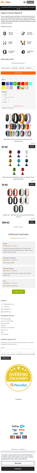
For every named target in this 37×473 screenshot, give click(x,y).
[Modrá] (11, 83)
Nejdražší (21, 68)
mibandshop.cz (7, 312)
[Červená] (23, 83)
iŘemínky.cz (23, 449)
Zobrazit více (18, 291)
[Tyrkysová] (30, 83)
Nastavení (18, 463)
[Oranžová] (26, 83)
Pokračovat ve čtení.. (6, 26)
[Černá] (3, 83)
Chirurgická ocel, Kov (10, 97)
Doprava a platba (5, 323)
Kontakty (3, 325)
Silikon (6, 95)
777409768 (6, 307)
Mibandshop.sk (15, 449)
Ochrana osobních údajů (7, 321)
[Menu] (30, 2)
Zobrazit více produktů (18, 63)
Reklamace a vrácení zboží (8, 328)
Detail (32, 146)
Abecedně (28, 68)
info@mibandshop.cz (8, 304)
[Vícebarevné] (19, 87)
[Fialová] (7, 83)
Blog (2, 332)
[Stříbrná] (26, 87)
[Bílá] (15, 87)
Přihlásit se (6, 358)
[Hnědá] (19, 83)
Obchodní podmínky (6, 319)
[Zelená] (15, 83)
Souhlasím (18, 469)
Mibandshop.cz (7, 309)
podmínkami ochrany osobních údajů (25, 354)
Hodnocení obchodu (18, 234)
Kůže (6, 100)
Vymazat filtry (18, 106)
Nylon (6, 102)
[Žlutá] (3, 87)
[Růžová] (7, 87)
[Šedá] (11, 87)
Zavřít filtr (18, 73)
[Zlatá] (23, 87)
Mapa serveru (4, 330)
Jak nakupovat (4, 334)
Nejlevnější (14, 68)
